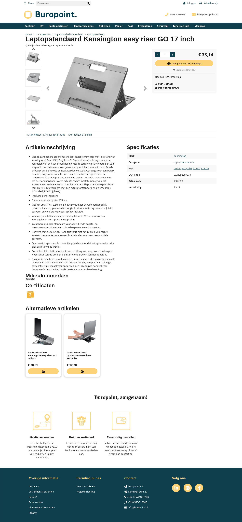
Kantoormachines (83, 26)
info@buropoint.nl (207, 14)
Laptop (177, 168)
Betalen (33, 496)
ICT (41, 26)
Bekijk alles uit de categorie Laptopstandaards (50, 45)
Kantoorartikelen (58, 26)
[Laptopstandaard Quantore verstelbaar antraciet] (82, 331)
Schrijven (162, 26)
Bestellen (34, 486)
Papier (118, 26)
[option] (33, 57)
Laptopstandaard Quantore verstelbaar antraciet (79, 355)
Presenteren (145, 26)
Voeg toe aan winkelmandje (187, 63)
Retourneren (36, 502)
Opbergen (104, 26)
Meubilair (200, 26)
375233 (205, 168)
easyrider (187, 168)
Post (130, 26)
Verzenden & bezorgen (41, 491)
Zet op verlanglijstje (185, 69)
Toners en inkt (181, 26)
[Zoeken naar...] (88, 3)
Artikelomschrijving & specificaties (46, 134)
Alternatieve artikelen (80, 134)
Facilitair (30, 26)
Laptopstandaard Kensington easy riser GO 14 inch (42, 355)
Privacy (33, 512)
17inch (196, 168)
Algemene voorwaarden (42, 507)
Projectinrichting (86, 491)
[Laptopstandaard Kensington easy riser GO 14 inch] (43, 331)
